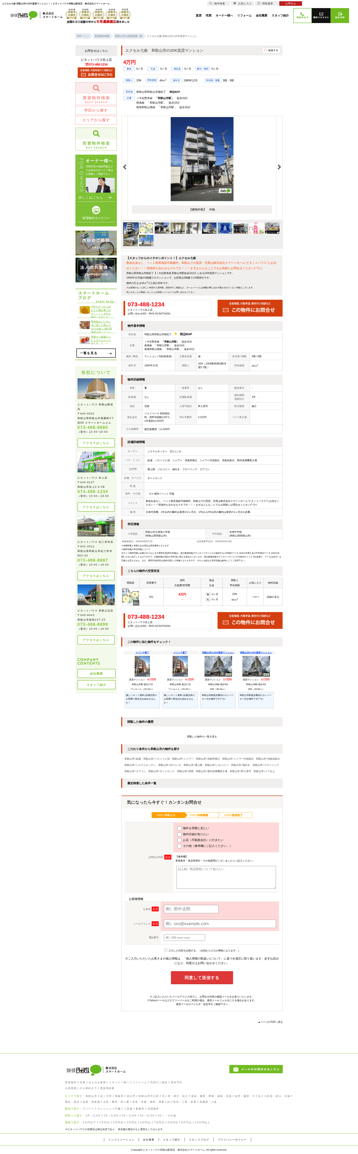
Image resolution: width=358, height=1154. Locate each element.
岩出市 (131, 1096)
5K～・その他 (167, 1115)
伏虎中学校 (235, 532)
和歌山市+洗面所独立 (208, 758)
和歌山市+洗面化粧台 (268, 758)
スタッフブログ (199, 1139)
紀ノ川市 (106, 1096)
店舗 (130, 1108)
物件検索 (219, 3)
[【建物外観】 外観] (202, 200)
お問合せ (290, 3)
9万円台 (186, 1122)
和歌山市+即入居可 (240, 771)
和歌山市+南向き (240, 765)
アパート (88, 1108)
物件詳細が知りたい (195, 834)
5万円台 (132, 1122)
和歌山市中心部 (149, 1096)
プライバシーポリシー (232, 1139)
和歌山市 (91, 1096)
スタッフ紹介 (96, 684)
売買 (83, 1082)
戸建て (119, 1108)
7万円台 (159, 1122)
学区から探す (96, 110)
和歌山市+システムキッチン (140, 765)
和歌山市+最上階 (193, 765)
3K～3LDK (129, 1115)
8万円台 (173, 1122)
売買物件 (153, 1108)
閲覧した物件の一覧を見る (202, 736)
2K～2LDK (111, 1115)
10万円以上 (202, 1122)
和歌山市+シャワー (183, 758)
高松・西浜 (72, 1101)
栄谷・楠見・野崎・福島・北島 (211, 1096)
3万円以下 (89, 1122)
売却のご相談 (159, 1082)
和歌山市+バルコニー (217, 765)
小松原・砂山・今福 (277, 1096)
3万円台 (104, 1122)
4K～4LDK (147, 1115)
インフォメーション (121, 1139)
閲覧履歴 (267, 3)
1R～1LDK (93, 1115)
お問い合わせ (180, 292)
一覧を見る (89, 353)
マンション (104, 1108)
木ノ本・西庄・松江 (175, 1096)
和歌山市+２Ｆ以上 (264, 771)
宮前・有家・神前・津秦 (148, 1101)
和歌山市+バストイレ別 (156, 758)
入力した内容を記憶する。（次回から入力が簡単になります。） (204, 950)
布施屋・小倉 (208, 1101)
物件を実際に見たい (195, 828)
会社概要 (96, 673)
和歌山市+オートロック (161, 771)
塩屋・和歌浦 (91, 1101)
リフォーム (140, 1082)
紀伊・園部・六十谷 (248, 1096)
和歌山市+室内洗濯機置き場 (211, 771)
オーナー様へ (120, 1082)
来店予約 (176, 1082)
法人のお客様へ (99, 1082)
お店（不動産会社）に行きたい (203, 840)
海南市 (119, 1096)
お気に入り (245, 3)
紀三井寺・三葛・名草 (181, 1101)
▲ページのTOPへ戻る (270, 1022)
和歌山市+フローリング (266, 765)
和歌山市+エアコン (135, 771)
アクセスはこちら (96, 443)
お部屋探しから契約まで (81, 1088)
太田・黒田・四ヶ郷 (116, 1101)
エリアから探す (96, 120)
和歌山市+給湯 (133, 758)
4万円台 (118, 1122)
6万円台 (145, 1122)
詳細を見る (273, 596)
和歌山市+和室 (185, 771)
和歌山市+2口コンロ (169, 765)
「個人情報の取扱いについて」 (203, 958)
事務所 (140, 1108)
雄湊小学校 (164, 532)
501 (151, 596)
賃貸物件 (71, 1082)
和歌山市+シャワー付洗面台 (238, 758)
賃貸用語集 (107, 1088)
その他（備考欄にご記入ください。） (207, 845)
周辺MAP (174, 91)
